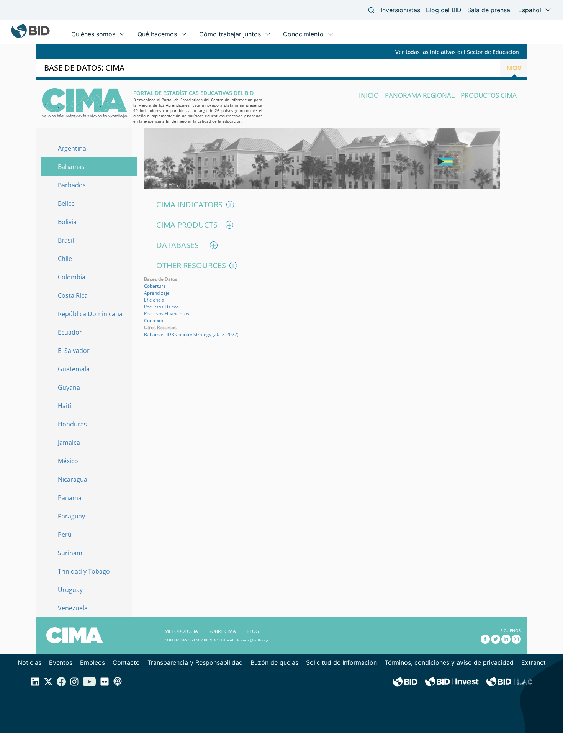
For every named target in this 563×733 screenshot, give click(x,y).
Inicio (513, 67)
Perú (65, 535)
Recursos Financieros (166, 313)
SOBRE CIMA (222, 631)
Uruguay (70, 590)
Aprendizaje (157, 293)
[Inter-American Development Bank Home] (30, 36)
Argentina (72, 149)
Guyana (69, 388)
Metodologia (181, 631)
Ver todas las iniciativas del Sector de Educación (457, 52)
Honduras (72, 424)
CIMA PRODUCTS (194, 225)
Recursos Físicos (161, 306)
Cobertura (155, 286)
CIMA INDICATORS (194, 204)
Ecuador (70, 332)
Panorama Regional (420, 95)
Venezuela (73, 608)
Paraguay (71, 516)
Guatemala (74, 369)
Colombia (71, 277)
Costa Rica (73, 296)
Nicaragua (72, 480)
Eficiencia (154, 300)
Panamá (70, 498)
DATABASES (186, 245)
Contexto (153, 320)
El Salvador (74, 351)
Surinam (70, 553)
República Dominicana (90, 314)
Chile (65, 259)
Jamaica (69, 443)
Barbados (72, 185)
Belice (66, 204)
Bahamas (71, 167)
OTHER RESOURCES (196, 265)
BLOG (253, 631)
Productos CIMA (489, 95)
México (68, 461)
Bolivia (67, 222)
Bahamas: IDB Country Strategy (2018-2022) (191, 334)
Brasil (66, 240)
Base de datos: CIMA (84, 67)
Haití (64, 406)
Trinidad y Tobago (84, 572)
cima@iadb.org (254, 640)
